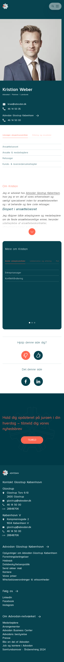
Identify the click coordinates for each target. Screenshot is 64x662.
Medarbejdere (10, 622)
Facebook (8, 601)
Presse (6, 638)
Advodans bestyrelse (15, 634)
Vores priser (10, 575)
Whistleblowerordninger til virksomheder (26, 579)
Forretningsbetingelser (16, 556)
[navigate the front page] (11, 472)
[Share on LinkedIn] (38, 381)
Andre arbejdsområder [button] (15, 261)
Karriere (7, 572)
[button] (57, 6)
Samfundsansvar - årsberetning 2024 (24, 649)
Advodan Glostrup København (43, 193)
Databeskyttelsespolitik (16, 564)
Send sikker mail (12, 568)
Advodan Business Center (17, 630)
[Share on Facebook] (25, 381)
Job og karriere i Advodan (18, 645)
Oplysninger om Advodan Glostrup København (30, 553)
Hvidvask (7, 560)
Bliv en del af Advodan (16, 641)
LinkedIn (7, 597)
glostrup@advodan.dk (19, 500)
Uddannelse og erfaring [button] (40, 261)
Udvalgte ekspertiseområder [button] (15, 135)
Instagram (8, 605)
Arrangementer (11, 626)
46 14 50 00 (14, 504)
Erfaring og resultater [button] (41, 135)
